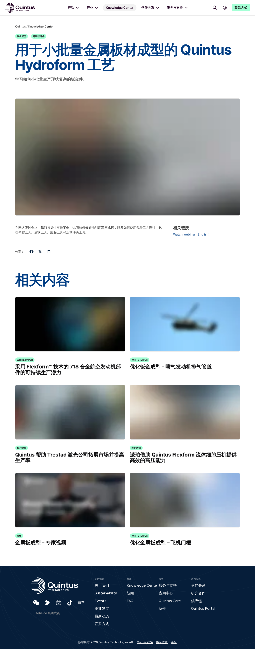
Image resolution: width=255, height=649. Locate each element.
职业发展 (102, 608)
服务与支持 (174, 8)
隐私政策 (162, 642)
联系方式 (102, 624)
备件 (162, 608)
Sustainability (106, 593)
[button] (31, 251)
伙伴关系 (147, 8)
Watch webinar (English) (191, 234)
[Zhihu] (80, 602)
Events (100, 601)
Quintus (20, 26)
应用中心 (166, 593)
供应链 (196, 601)
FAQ (130, 601)
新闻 (130, 593)
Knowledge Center (119, 8)
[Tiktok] (69, 602)
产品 (71, 8)
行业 (90, 8)
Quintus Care (170, 601)
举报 (174, 642)
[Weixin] (36, 602)
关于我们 (102, 585)
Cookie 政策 (145, 642)
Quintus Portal (203, 608)
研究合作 (198, 593)
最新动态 (102, 616)
